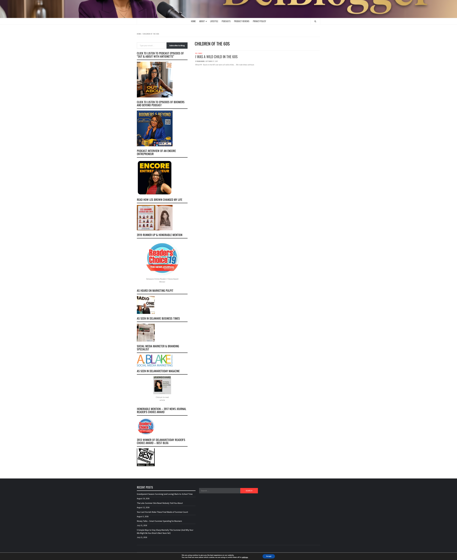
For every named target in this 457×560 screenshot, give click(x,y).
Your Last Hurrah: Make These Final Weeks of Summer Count (162, 512)
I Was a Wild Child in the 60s (216, 56)
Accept (268, 556)
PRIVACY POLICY (259, 21)
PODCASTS (226, 21)
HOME (193, 21)
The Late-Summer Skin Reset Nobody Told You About (160, 503)
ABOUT (202, 21)
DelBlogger (201, 61)
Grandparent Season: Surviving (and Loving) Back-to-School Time (165, 494)
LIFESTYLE (214, 21)
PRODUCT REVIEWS (241, 21)
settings (245, 557)
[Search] (315, 21)
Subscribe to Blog (177, 45)
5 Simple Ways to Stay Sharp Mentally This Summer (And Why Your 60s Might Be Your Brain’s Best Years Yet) (165, 531)
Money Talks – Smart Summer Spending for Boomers (159, 521)
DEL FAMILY (198, 53)
